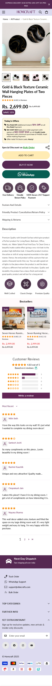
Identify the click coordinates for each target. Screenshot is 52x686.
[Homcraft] (26, 12)
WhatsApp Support (17, 582)
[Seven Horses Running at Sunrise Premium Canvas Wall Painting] (13, 318)
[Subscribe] (46, 635)
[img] (8, 414)
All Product (15, 19)
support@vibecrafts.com (19, 587)
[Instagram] (22, 645)
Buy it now (26, 164)
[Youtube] (31, 645)
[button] (46, 12)
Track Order (14, 576)
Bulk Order (29, 147)
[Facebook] (14, 645)
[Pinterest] (5, 645)
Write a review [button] (26, 395)
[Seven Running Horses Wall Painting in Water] (38, 318)
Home (5, 19)
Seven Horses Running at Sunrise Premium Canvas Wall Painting (13, 333)
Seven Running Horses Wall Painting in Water (38, 333)
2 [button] (24, 539)
